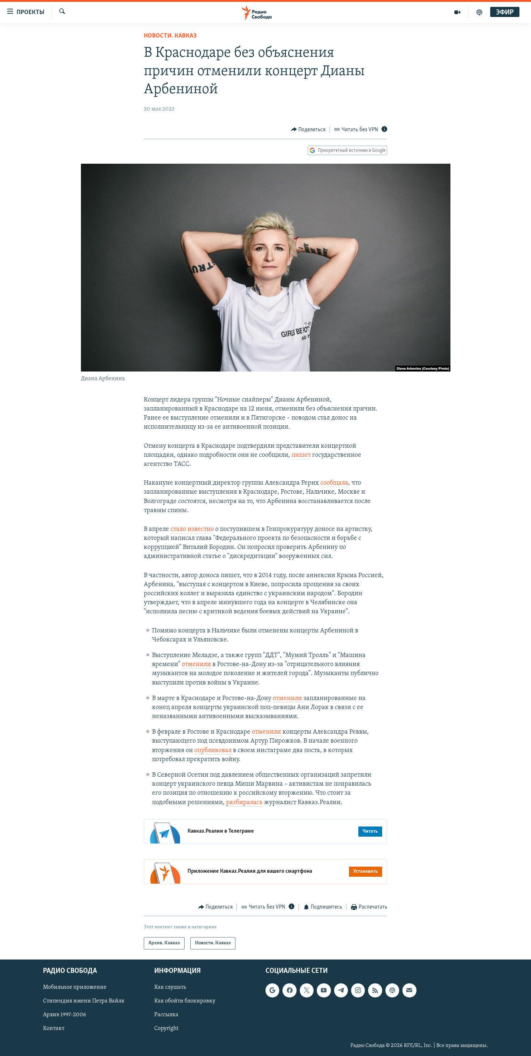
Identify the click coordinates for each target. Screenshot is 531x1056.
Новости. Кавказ (170, 36)
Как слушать (170, 988)
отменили (196, 664)
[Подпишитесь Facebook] (289, 990)
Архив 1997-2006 (64, 1015)
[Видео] (457, 12)
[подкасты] (479, 12)
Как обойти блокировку (184, 1001)
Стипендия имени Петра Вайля (83, 1001)
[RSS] (375, 990)
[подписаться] (409, 990)
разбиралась (245, 802)
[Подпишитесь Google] (272, 990)
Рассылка (166, 1015)
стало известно (192, 529)
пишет (301, 455)
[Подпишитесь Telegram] (341, 990)
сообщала (334, 483)
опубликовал (213, 750)
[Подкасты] (392, 990)
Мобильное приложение (75, 988)
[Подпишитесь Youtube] (324, 990)
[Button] (308, 129)
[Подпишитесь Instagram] (358, 990)
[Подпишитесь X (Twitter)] (307, 990)
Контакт (53, 1029)
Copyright (166, 1029)
